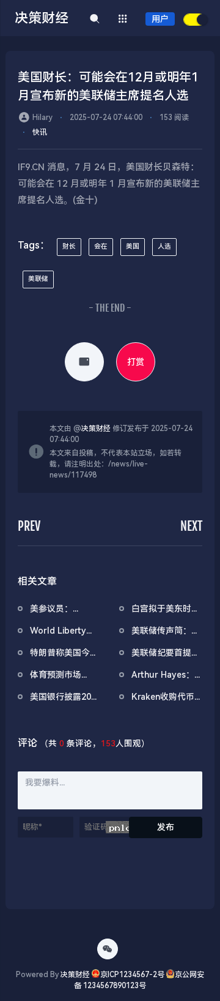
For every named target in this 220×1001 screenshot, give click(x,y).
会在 (101, 246)
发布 (165, 827)
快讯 (39, 132)
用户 (160, 19)
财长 (69, 246)
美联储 (38, 279)
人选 (164, 246)
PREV (29, 526)
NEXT (191, 526)
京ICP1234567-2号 (132, 974)
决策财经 (96, 428)
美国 (132, 246)
